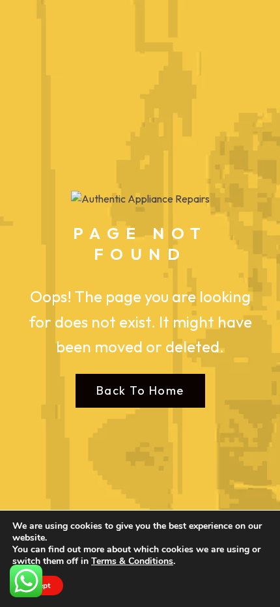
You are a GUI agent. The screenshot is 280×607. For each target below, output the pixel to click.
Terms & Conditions (132, 561)
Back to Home (140, 390)
